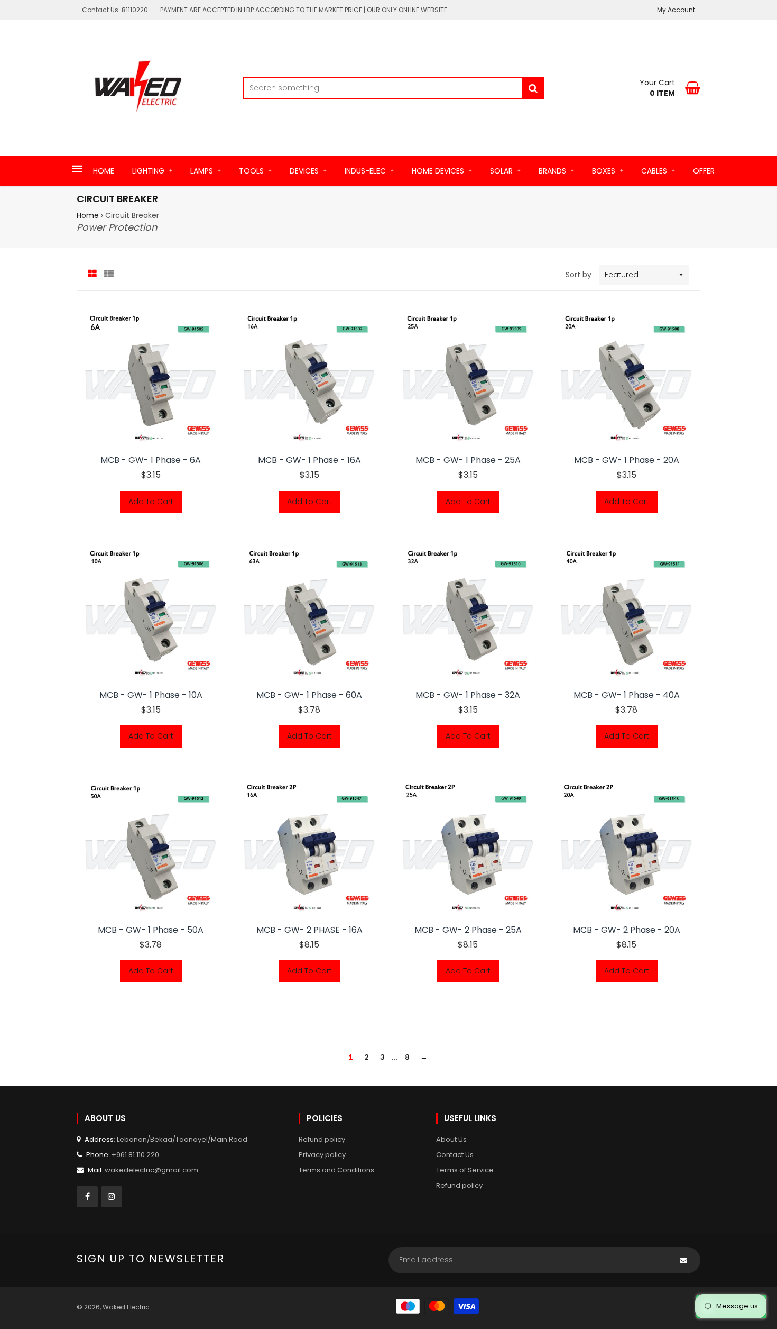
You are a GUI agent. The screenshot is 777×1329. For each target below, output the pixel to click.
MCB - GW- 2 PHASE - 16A (309, 930)
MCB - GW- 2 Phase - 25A (468, 930)
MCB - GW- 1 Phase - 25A (468, 460)
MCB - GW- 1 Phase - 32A (467, 695)
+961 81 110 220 (135, 1155)
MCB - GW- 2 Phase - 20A (626, 930)
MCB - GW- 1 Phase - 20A (626, 460)
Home (88, 215)
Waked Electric (126, 1307)
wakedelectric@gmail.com (151, 1170)
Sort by (578, 274)
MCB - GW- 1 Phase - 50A (151, 930)
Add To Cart (150, 501)
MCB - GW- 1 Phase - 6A (150, 460)
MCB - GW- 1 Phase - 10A (150, 695)
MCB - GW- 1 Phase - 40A (627, 695)
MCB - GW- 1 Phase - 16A (309, 460)
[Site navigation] (77, 169)
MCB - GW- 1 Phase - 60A (309, 695)
